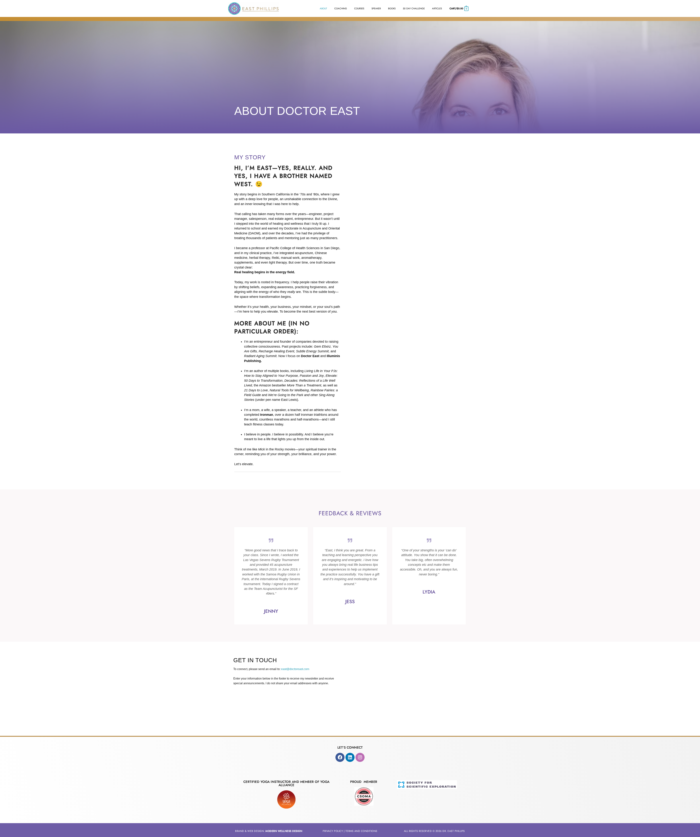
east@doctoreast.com (295, 669)
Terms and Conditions (361, 831)
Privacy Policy (333, 831)
